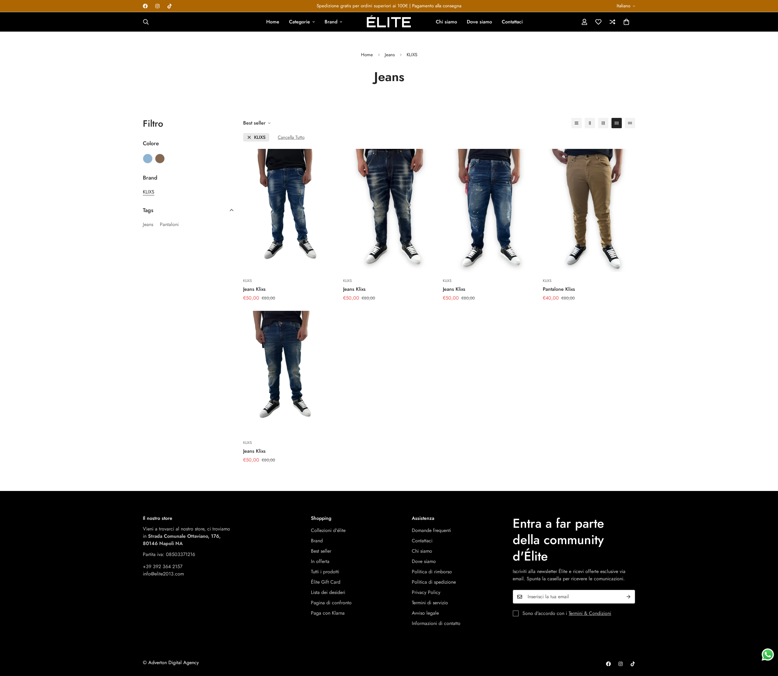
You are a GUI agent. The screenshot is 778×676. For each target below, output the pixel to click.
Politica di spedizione (434, 581)
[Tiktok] (169, 6)
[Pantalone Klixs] (589, 210)
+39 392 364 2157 (162, 566)
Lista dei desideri (328, 592)
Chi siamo (446, 21)
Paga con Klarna (328, 612)
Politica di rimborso (432, 571)
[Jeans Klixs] (289, 210)
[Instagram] (157, 6)
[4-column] (616, 123)
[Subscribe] (628, 597)
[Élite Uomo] (389, 21)
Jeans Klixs (254, 289)
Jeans (390, 54)
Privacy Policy (426, 592)
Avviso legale (425, 612)
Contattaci (512, 21)
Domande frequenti (431, 530)
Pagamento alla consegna (436, 5)
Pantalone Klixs (559, 289)
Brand (331, 21)
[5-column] (630, 123)
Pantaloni (169, 224)
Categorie (299, 21)
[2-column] (590, 123)
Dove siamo (479, 21)
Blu (147, 158)
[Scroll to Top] (766, 643)
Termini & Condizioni (590, 613)
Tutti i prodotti (325, 571)
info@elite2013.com (163, 573)
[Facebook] (145, 6)
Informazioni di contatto (436, 623)
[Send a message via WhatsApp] (768, 654)
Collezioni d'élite (328, 530)
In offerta (320, 561)
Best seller (321, 550)
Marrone (159, 158)
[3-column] (603, 123)
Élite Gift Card (325, 581)
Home (272, 21)
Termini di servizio (430, 602)
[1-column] (576, 123)
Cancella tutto (291, 137)
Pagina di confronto (331, 602)
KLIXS (260, 137)
